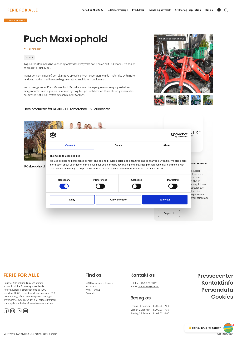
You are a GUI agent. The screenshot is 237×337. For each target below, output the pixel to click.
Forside (9, 20)
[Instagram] (12, 312)
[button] (160, 63)
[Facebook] (6, 312)
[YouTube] (25, 312)
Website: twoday (225, 334)
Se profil (169, 213)
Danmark (29, 57)
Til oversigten (34, 49)
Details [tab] (119, 145)
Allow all (165, 199)
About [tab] (166, 145)
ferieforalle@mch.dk (148, 286)
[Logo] (22, 10)
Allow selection (118, 199)
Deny (72, 199)
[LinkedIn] (19, 312)
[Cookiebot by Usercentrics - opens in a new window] (173, 135)
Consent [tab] (70, 145)
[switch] (100, 186)
